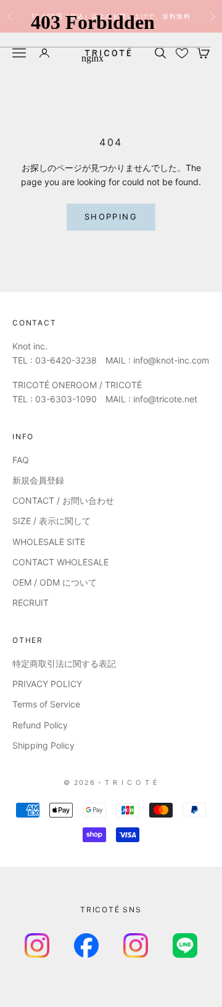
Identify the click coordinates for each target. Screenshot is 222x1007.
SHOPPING (111, 216)
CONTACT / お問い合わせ (63, 500)
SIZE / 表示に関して (51, 520)
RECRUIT (30, 602)
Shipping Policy (43, 745)
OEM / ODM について (54, 582)
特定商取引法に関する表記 (64, 663)
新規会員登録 (38, 480)
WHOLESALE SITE (48, 541)
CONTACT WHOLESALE (60, 562)
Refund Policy (40, 725)
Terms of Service (46, 704)
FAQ (20, 460)
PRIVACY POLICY (47, 684)
